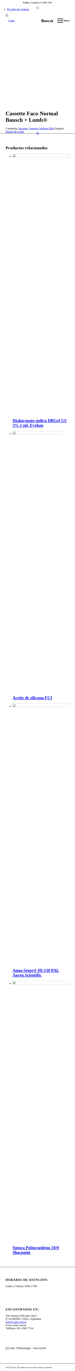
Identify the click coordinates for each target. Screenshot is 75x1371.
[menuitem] (46, 21)
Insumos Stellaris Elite (41, 128)
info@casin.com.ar (16, 1322)
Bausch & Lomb (15, 131)
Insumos (23, 128)
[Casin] (31, 21)
